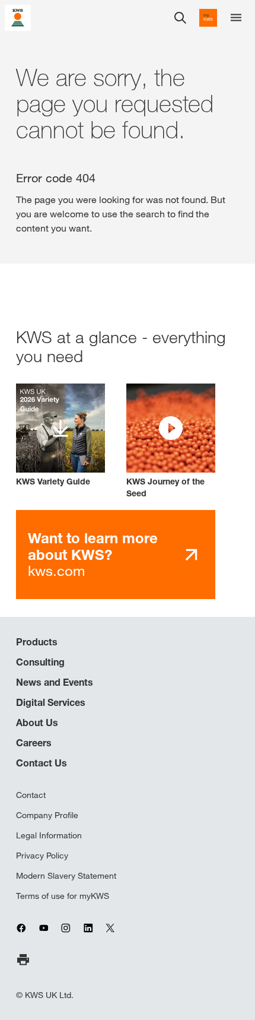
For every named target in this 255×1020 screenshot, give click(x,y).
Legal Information (49, 835)
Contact (31, 795)
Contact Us (41, 763)
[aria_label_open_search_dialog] (180, 18)
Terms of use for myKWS (62, 896)
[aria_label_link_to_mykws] (208, 18)
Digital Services (50, 702)
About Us (37, 722)
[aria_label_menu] (236, 18)
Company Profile (47, 815)
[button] (170, 441)
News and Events (54, 682)
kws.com (93, 554)
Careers (34, 743)
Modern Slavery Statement (66, 875)
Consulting (40, 662)
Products (37, 642)
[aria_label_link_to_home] (18, 17)
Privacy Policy (42, 855)
